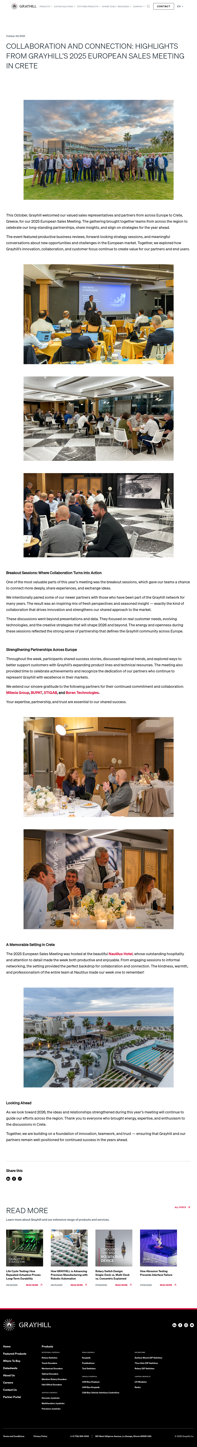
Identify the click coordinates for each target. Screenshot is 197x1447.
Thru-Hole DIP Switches (146, 1363)
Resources (123, 6)
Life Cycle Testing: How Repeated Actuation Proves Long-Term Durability (23, 1274)
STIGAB (50, 692)
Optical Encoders (50, 1373)
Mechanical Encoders (52, 1368)
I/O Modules (141, 1381)
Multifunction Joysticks (53, 1403)
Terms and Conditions (13, 1436)
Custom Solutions (63, 6)
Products (45, 6)
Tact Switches (89, 1368)
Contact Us (10, 1389)
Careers (8, 1382)
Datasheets (10, 1368)
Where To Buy (109, 7)
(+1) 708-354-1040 (79, 1436)
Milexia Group (17, 692)
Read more (32, 1285)
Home (7, 1346)
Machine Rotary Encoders (54, 1379)
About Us (9, 1375)
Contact (163, 6)
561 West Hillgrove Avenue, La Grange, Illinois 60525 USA (123, 1436)
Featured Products (87, 6)
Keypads (86, 1357)
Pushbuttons (88, 1363)
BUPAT (36, 692)
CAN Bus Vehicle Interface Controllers (100, 1392)
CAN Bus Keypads (91, 1387)
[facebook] (14, 1179)
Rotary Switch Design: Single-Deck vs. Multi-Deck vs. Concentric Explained (112, 1274)
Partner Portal (12, 1397)
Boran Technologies (82, 692)
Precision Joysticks (51, 1408)
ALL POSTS (180, 1207)
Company (138, 6)
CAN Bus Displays (91, 1381)
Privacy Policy (40, 1436)
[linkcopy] (20, 1179)
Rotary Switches (49, 1357)
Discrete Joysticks (51, 1397)
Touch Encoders (49, 1363)
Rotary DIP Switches (144, 1368)
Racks (138, 1387)
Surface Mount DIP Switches (148, 1357)
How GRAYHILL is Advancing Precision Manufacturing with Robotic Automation (69, 1274)
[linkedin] (8, 1179)
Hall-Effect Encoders (52, 1384)
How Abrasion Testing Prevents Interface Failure (156, 1272)
